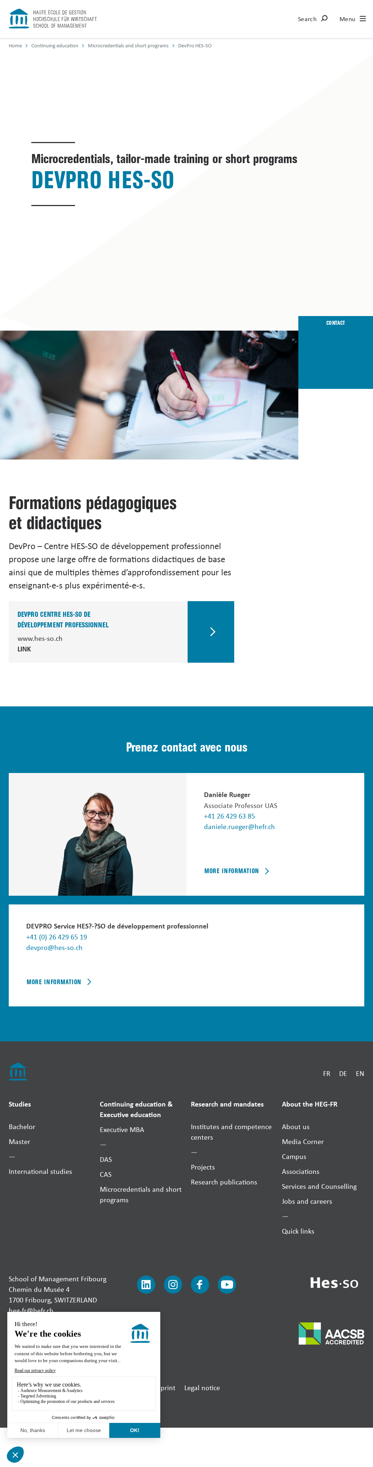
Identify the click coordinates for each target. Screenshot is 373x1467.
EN (360, 1073)
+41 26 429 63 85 (229, 816)
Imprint (164, 1387)
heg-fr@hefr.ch (31, 1310)
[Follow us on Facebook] (200, 1284)
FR (326, 1073)
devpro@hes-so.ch (54, 947)
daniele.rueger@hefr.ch (239, 826)
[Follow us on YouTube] (227, 1284)
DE (343, 1073)
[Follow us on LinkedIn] (146, 1284)
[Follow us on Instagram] (173, 1284)
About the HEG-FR (309, 1104)
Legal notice (202, 1387)
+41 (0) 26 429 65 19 (56, 937)
